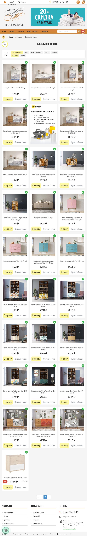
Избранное (36, 520)
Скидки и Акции (8, 512)
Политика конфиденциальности (58, 534)
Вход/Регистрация (38, 512)
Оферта (71, 534)
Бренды (45, 534)
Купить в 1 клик (21, 99)
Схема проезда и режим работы (69, 529)
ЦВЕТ (32, 52)
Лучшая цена (36, 534)
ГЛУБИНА (54, 52)
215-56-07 (60, 2)
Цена (26, 52)
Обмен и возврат (32, 31)
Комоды (19, 37)
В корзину (8, 99)
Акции (4, 31)
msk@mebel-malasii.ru (69, 517)
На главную (3, 37)
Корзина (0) (36, 516)
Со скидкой (23, 55)
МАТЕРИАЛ (38, 52)
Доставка (21, 31)
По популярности (17, 52)
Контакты (45, 31)
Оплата (12, 31)
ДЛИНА (46, 52)
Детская (11, 37)
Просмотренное (37, 523)
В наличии (16, 55)
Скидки (27, 534)
